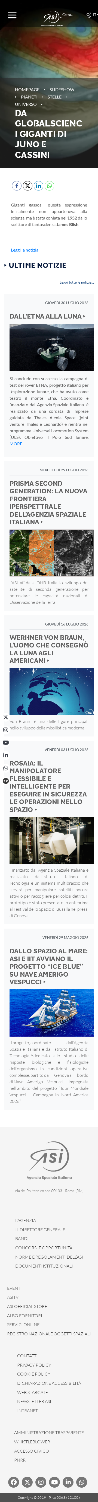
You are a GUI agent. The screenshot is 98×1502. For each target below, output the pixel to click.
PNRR (20, 1460)
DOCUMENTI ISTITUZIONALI (44, 1266)
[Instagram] (5, 730)
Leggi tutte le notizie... (77, 282)
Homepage (27, 89)
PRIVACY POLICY (34, 1365)
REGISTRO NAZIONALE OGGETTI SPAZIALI (49, 1333)
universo (26, 104)
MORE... (17, 443)
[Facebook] (13, 1482)
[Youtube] (54, 1482)
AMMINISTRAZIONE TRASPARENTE (49, 1432)
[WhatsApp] (5, 768)
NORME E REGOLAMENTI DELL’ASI (49, 1257)
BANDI (22, 1238)
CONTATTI (27, 1355)
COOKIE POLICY (33, 1374)
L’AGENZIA (25, 1220)
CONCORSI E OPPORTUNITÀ (43, 1247)
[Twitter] (27, 1482)
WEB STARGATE (32, 1392)
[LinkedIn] (5, 755)
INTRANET (27, 1410)
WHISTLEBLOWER (32, 1441)
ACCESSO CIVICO (31, 1451)
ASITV (13, 1297)
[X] (5, 717)
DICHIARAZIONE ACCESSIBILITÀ (49, 1383)
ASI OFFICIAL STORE (27, 1306)
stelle (55, 96)
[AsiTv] (5, 781)
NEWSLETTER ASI (34, 1401)
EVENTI (14, 1288)
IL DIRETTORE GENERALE (40, 1229)
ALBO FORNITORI (24, 1315)
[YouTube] (5, 742)
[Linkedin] (68, 1482)
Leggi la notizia (24, 249)
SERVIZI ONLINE (23, 1324)
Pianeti (29, 96)
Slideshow (62, 89)
